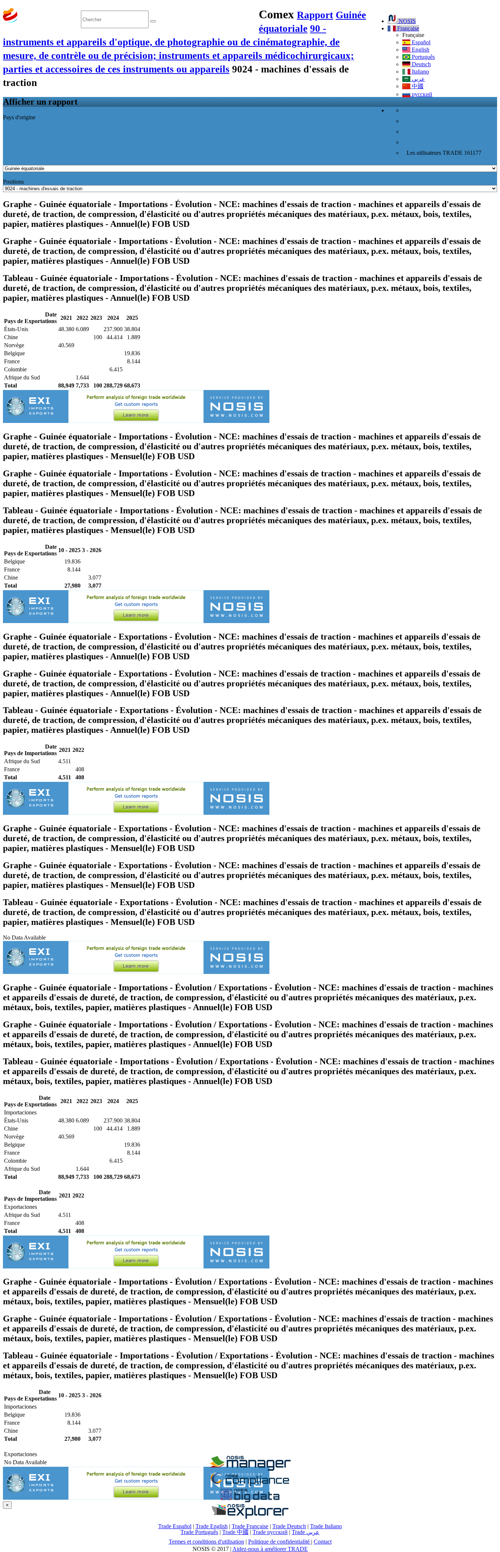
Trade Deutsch (289, 1526)
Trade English (211, 1526)
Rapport (315, 15)
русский (421, 94)
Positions (13, 182)
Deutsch (420, 64)
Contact (323, 1541)
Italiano (419, 71)
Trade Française (250, 1526)
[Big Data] (250, 1501)
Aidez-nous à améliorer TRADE (270, 1549)
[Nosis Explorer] (250, 1517)
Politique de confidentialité (279, 1541)
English (419, 49)
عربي (417, 79)
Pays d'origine (19, 117)
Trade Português (199, 1532)
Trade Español (174, 1526)
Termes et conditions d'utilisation (206, 1541)
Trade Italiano (326, 1526)
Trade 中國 (235, 1532)
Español (420, 42)
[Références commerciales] (250, 1469)
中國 (416, 86)
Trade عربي (306, 1532)
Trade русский (270, 1532)
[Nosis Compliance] (250, 1485)
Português (422, 57)
